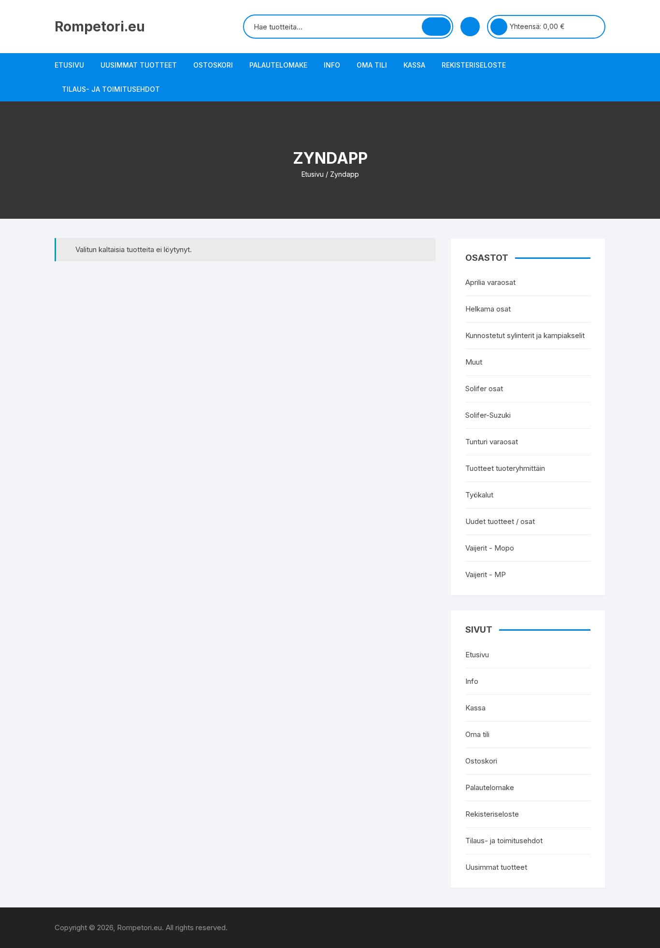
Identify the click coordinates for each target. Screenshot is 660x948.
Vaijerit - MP (485, 574)
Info (332, 65)
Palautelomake (278, 65)
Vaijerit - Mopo (489, 547)
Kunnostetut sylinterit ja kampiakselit (525, 335)
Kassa (414, 65)
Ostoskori (213, 65)
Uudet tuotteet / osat (500, 521)
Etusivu (69, 65)
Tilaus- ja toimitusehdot (111, 89)
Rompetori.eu (100, 26)
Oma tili (372, 65)
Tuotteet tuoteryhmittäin (505, 468)
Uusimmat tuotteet (138, 65)
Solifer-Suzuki (488, 415)
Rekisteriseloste (474, 65)
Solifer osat (484, 388)
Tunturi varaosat (491, 441)
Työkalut (479, 494)
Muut (473, 362)
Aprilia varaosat (490, 282)
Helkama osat (488, 308)
